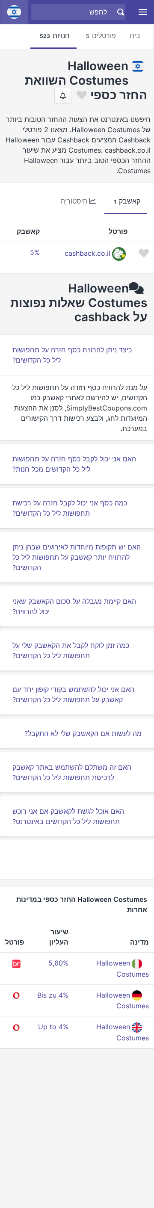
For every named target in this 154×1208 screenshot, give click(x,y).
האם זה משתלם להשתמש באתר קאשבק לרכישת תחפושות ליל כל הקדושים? (71, 772)
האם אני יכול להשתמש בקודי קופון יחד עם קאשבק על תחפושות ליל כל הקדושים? (73, 694)
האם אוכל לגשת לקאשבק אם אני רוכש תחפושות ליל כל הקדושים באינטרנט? (68, 816)
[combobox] (79, 12)
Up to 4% (53, 1026)
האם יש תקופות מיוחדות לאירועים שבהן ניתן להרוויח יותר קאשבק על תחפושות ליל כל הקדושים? (76, 557)
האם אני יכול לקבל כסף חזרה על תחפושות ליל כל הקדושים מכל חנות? (74, 464)
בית (135, 35)
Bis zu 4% (52, 995)
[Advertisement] (77, 859)
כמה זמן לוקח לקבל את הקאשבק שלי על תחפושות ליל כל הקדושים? (70, 650)
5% (35, 252)
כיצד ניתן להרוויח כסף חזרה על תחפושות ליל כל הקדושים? (72, 355)
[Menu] (143, 12)
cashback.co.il (87, 253)
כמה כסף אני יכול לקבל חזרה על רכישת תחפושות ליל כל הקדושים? (69, 508)
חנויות (55, 35)
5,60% (58, 963)
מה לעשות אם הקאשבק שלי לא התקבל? (83, 733)
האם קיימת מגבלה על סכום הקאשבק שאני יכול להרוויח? (74, 606)
